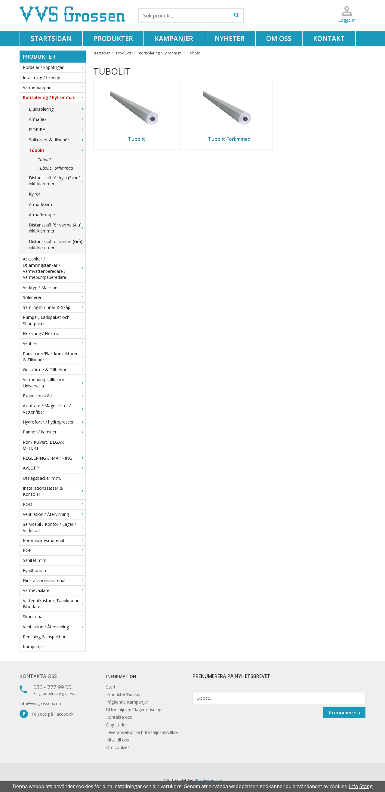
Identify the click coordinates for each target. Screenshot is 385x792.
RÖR (27, 550)
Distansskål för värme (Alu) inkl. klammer (55, 228)
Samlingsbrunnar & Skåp (46, 307)
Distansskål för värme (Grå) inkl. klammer (55, 244)
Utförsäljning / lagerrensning (133, 709)
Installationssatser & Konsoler (43, 491)
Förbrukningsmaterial (43, 540)
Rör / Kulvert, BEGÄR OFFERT (43, 445)
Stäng (366, 786)
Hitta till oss (117, 740)
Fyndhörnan (34, 570)
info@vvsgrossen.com (41, 703)
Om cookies (118, 747)
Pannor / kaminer (40, 432)
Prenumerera (344, 712)
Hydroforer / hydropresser (48, 422)
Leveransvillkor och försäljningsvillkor (142, 732)
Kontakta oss (38, 676)
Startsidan (51, 38)
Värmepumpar (37, 87)
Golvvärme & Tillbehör (44, 369)
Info (353, 786)
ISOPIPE (37, 129)
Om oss (278, 38)
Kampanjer (174, 38)
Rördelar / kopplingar (43, 67)
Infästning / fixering (41, 77)
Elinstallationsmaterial (44, 580)
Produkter (113, 38)
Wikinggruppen (208, 780)
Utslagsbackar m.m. (42, 478)
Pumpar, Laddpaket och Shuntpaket (46, 320)
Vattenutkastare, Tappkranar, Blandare (51, 603)
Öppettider (116, 725)
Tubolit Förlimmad (55, 168)
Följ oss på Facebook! (51, 714)
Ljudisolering (41, 109)
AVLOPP (31, 468)
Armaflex (37, 119)
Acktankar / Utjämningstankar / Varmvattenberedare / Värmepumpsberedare (44, 268)
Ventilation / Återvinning (46, 514)
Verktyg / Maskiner (41, 287)
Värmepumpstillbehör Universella (43, 382)
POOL (29, 504)
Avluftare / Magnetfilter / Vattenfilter (47, 408)
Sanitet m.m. (35, 560)
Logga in (346, 20)
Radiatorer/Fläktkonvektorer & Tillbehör (50, 356)
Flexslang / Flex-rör (41, 333)
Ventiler (30, 343)
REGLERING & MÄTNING (47, 458)
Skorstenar (33, 616)
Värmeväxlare (36, 590)
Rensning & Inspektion (44, 636)
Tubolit (37, 150)
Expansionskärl (37, 396)
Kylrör (34, 194)
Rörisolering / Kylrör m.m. (50, 97)
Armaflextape (42, 214)
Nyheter (230, 38)
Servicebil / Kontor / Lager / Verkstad (49, 527)
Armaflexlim (40, 204)
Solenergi (32, 297)
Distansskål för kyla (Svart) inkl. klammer (55, 180)
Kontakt (329, 38)
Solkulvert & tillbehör (49, 140)
